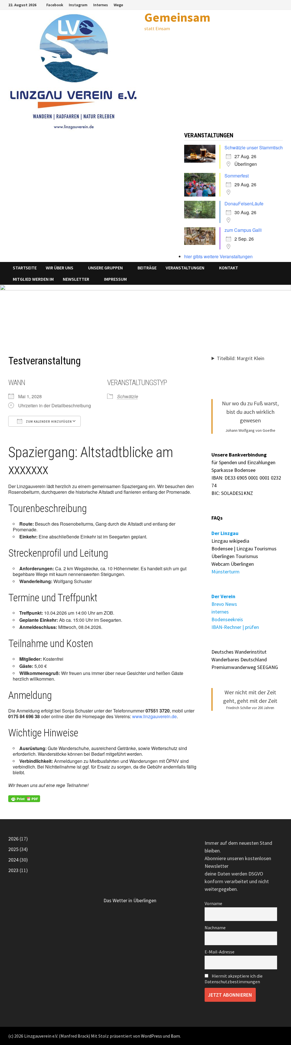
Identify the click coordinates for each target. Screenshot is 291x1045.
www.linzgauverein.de (154, 716)
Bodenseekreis (227, 619)
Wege (118, 4)
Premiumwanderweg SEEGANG (244, 667)
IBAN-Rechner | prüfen (235, 627)
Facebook (54, 4)
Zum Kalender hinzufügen (48, 422)
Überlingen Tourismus (234, 556)
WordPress (151, 1036)
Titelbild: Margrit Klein (240, 358)
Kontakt (228, 267)
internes (220, 611)
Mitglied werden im (33, 279)
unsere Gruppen (105, 267)
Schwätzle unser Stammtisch (254, 147)
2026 (13, 838)
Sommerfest (237, 175)
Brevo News (224, 604)
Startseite (25, 267)
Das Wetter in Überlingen (129, 900)
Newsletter (76, 279)
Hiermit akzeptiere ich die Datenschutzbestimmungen (234, 978)
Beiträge (147, 267)
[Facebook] (273, 4)
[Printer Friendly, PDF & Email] (24, 798)
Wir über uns (59, 267)
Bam (175, 1036)
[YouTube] (280, 4)
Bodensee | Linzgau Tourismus (244, 548)
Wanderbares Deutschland (239, 659)
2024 (13, 859)
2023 (13, 870)
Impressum (115, 279)
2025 (13, 849)
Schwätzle (127, 396)
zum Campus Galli (243, 230)
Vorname (213, 903)
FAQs (217, 518)
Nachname (215, 927)
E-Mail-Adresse (219, 952)
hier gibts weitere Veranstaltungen (218, 256)
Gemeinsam (177, 17)
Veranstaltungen (185, 267)
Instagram (78, 4)
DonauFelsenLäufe (244, 203)
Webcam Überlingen (232, 564)
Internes (100, 4)
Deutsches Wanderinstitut (239, 652)
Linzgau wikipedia (230, 541)
